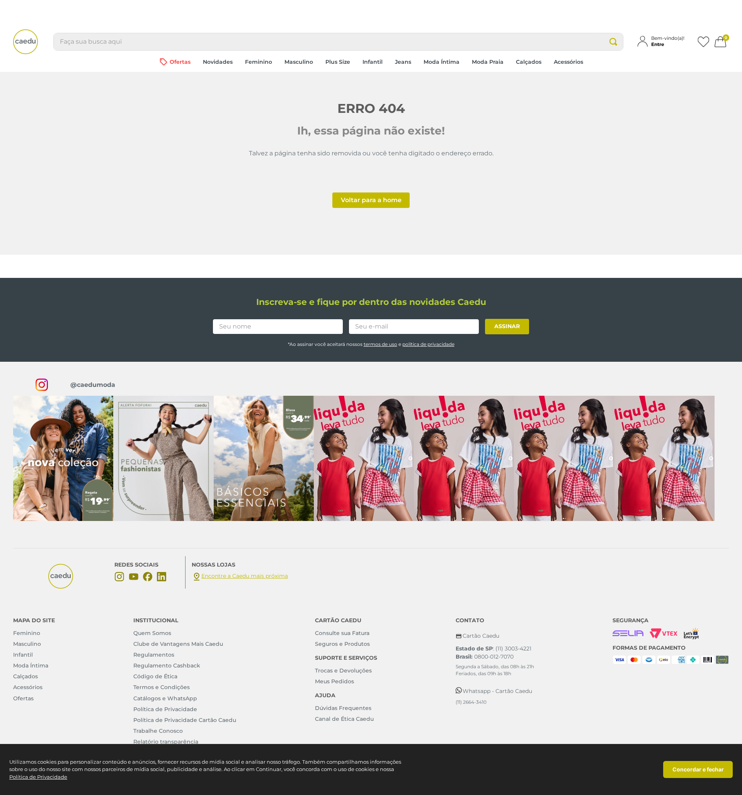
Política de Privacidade (38, 777)
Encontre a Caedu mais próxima (244, 575)
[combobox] (338, 41)
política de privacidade (428, 344)
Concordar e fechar (698, 769)
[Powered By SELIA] (628, 633)
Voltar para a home (371, 200)
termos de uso (380, 344)
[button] (664, 41)
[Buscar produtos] (613, 41)
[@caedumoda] (63, 458)
